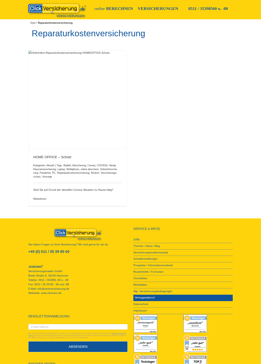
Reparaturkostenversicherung (73, 172)
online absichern (90, 169)
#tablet (67, 165)
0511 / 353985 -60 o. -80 (54, 280)
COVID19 (102, 165)
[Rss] (55, 306)
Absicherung (79, 165)
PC (54, 172)
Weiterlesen (39, 198)
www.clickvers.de (51, 293)
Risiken (95, 172)
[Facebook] (29, 306)
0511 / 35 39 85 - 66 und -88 (51, 284)
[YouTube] (34, 306)
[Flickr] (40, 306)
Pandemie (45, 172)
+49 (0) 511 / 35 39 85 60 (49, 252)
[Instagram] (50, 306)
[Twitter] (45, 306)
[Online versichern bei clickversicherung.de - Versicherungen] (78, 234)
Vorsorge (47, 176)
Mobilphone (72, 169)
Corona (91, 165)
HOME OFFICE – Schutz (52, 157)
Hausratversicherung (44, 169)
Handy (112, 165)
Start (33, 22)
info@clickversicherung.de (53, 288)
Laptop (61, 169)
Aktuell (50, 165)
